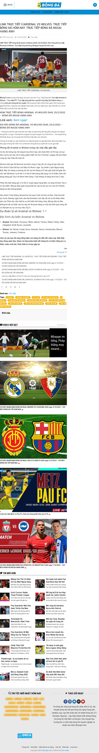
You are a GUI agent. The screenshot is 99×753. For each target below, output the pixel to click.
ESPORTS (20, 702)
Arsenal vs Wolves (23, 297)
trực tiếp (35, 714)
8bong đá (18, 698)
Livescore (73, 747)
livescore (47, 12)
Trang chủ (35, 12)
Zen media (65, 750)
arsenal (10, 297)
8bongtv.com (47, 750)
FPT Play (36, 297)
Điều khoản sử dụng (46, 747)
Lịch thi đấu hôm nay (11, 706)
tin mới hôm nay (24, 714)
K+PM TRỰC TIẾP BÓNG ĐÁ (17, 300)
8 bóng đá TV (62, 252)
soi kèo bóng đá (39, 710)
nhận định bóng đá (39, 706)
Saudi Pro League (26, 710)
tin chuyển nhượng (11, 714)
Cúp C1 (12, 702)
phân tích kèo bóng (12, 710)
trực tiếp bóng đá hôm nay (34, 303)
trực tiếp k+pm (51, 303)
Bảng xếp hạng (62, 12)
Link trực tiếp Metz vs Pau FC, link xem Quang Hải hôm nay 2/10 (26, 276)
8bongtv (9, 698)
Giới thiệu (34, 747)
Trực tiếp (34, 37)
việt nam (25, 718)
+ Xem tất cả (61, 325)
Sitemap (65, 747)
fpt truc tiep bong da (50, 297)
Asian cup (28, 698)
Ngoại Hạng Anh (25, 706)
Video (42, 714)
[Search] (95, 5)
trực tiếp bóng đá (15, 303)
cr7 (42, 698)
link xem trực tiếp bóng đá (37, 300)
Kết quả (29, 702)
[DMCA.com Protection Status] (25, 735)
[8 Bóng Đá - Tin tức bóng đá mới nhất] (49, 4)
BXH (36, 698)
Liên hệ (58, 747)
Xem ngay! (20, 120)
